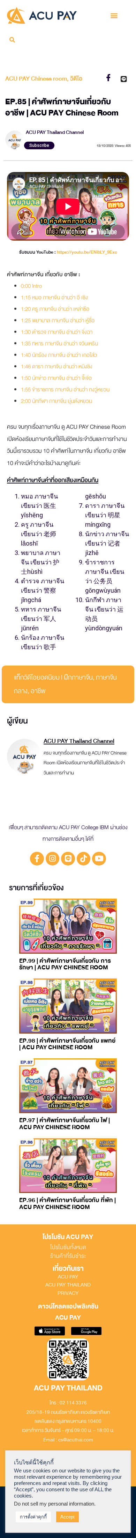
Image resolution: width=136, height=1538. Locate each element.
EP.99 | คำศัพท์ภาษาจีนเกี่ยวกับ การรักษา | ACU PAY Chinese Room (65, 964)
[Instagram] (53, 859)
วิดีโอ (76, 79)
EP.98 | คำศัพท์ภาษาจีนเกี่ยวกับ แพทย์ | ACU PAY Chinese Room (67, 1044)
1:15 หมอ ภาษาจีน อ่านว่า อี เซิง (54, 297)
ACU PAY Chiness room (36, 79)
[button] (114, 15)
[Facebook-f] (37, 859)
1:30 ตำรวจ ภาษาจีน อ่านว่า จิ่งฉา (56, 332)
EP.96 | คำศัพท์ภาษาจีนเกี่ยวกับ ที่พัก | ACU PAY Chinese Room (67, 1203)
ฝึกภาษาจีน (78, 677)
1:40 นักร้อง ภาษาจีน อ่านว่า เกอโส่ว (59, 355)
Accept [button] (67, 1517)
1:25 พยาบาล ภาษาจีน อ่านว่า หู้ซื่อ (58, 320)
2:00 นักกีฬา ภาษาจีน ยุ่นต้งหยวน (56, 401)
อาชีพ (38, 691)
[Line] (68, 859)
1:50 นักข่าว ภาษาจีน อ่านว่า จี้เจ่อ (56, 378)
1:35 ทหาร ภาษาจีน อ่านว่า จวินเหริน (59, 343)
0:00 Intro (31, 286)
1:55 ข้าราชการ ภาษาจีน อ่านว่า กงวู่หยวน (65, 390)
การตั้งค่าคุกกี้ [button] (33, 1517)
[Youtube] (99, 859)
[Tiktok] (84, 859)
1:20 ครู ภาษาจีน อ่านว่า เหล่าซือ (55, 309)
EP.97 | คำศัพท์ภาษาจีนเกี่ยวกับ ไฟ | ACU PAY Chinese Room (64, 1123)
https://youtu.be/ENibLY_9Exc (87, 252)
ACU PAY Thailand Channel (55, 132)
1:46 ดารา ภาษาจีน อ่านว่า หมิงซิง (56, 367)
